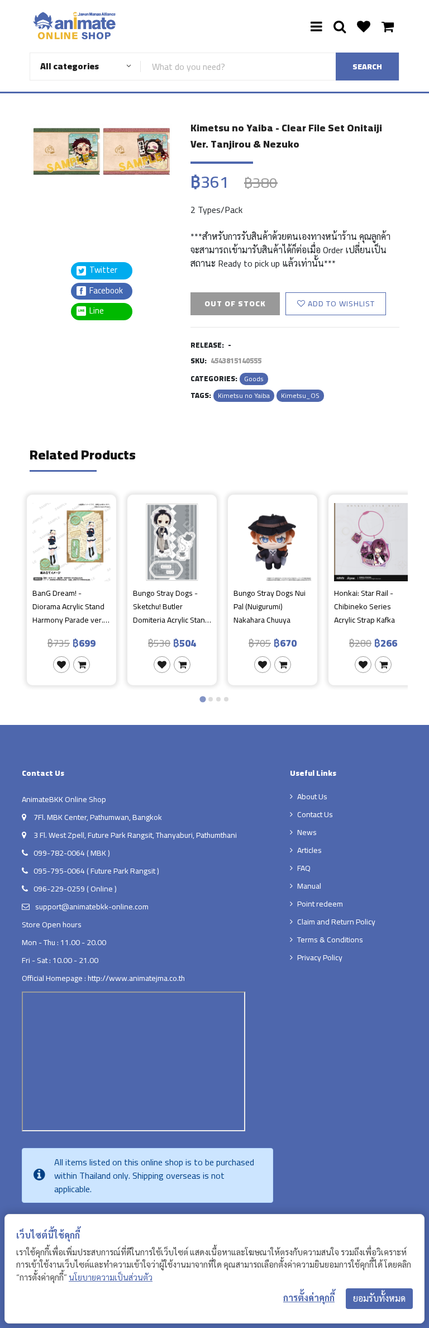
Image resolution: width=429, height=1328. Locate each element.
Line (100, 311)
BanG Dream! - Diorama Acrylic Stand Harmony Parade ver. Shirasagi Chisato (68, 606)
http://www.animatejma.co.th (136, 978)
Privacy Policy (319, 957)
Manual (309, 886)
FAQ (304, 868)
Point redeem (320, 904)
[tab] (202, 699)
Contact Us (315, 814)
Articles (309, 850)
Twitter (102, 270)
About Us (312, 796)
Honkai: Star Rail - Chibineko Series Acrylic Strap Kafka (364, 606)
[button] (57, 205)
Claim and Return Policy (336, 921)
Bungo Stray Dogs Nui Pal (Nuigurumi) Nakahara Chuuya (269, 606)
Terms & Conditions (330, 939)
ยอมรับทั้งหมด (379, 1298)
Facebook (105, 290)
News (307, 832)
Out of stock (235, 303)
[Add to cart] (81, 664)
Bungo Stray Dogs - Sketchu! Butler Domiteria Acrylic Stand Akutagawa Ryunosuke (171, 606)
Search (367, 66)
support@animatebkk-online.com (92, 906)
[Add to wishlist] (61, 664)
